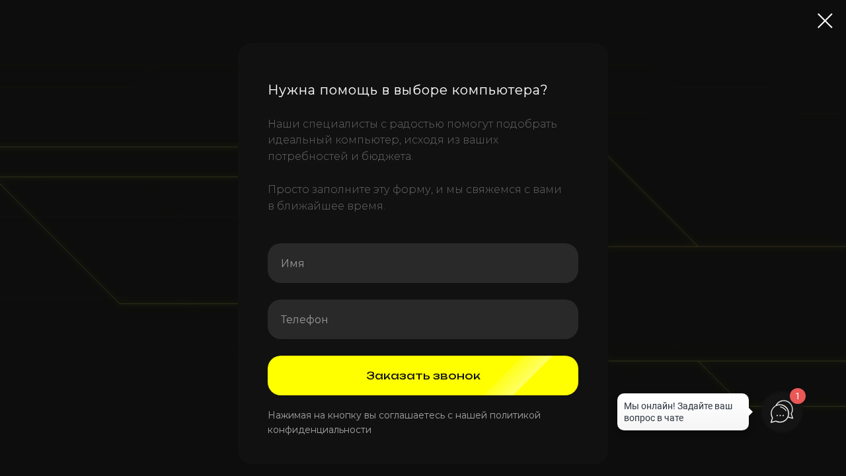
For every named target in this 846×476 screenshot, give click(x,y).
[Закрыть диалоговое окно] (825, 21)
